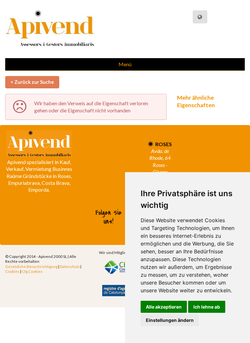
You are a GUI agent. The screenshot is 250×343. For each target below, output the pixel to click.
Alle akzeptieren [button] (164, 307)
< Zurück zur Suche (32, 82)
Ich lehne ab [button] (206, 307)
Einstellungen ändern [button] (170, 320)
